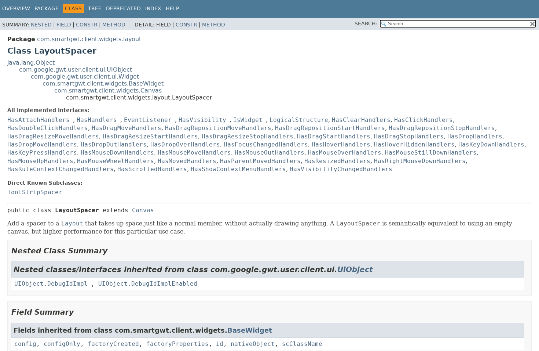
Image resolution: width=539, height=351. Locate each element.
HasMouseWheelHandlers (115, 161)
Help (172, 8)
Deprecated (123, 8)
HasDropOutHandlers (114, 144)
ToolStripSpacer (34, 192)
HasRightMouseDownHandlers (420, 161)
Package (46, 8)
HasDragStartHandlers (333, 136)
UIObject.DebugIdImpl (51, 283)
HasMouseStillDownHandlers (431, 152)
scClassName (302, 343)
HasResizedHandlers (337, 161)
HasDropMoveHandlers (42, 144)
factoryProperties (177, 343)
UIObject (355, 269)
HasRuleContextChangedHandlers (60, 169)
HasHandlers (97, 119)
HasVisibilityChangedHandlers (341, 169)
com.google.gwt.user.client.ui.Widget (85, 76)
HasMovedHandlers (187, 161)
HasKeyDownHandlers (491, 144)
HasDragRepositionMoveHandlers (218, 127)
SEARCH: (366, 23)
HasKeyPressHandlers (42, 152)
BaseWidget (249, 330)
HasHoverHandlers (341, 144)
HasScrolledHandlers (152, 169)
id (219, 343)
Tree (95, 8)
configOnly (62, 343)
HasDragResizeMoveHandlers (53, 136)
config (25, 343)
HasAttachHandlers (38, 119)
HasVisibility (202, 119)
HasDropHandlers (474, 136)
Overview (16, 8)
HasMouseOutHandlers (269, 152)
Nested (41, 25)
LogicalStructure (299, 119)
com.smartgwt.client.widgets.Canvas (108, 90)
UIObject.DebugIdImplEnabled (147, 283)
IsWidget (248, 119)
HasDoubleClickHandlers (47, 127)
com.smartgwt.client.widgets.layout (89, 39)
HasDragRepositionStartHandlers (330, 127)
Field (63, 25)
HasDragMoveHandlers (126, 127)
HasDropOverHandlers (185, 144)
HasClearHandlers (361, 119)
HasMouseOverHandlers (344, 152)
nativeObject (253, 343)
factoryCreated (113, 343)
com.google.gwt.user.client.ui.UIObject (75, 69)
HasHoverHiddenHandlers (414, 144)
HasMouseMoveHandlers (194, 152)
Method (113, 25)
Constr (87, 25)
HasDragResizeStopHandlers (247, 136)
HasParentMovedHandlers (260, 161)
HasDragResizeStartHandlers (150, 136)
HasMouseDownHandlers (117, 152)
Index (153, 8)
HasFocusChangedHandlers (266, 144)
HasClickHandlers (423, 119)
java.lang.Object (31, 62)
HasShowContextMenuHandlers (238, 169)
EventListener (148, 119)
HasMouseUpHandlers (40, 161)
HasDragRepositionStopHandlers (442, 127)
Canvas (143, 210)
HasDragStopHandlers (409, 136)
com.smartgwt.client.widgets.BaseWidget (103, 83)
